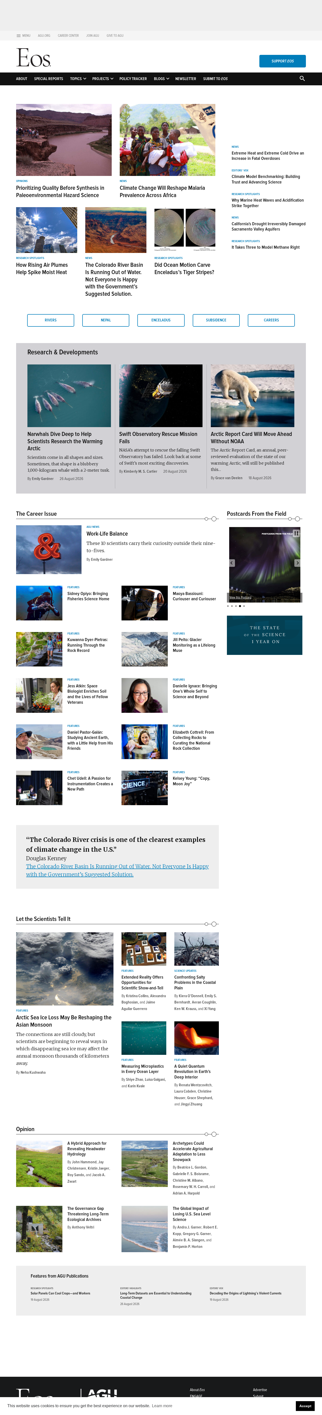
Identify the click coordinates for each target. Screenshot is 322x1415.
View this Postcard (241, 597)
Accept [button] (305, 1406)
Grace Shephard (199, 1097)
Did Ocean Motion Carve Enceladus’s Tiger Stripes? (184, 268)
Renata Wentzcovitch (195, 1085)
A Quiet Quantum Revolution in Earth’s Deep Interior (192, 1071)
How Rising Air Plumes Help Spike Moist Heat (42, 268)
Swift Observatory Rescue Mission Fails (158, 437)
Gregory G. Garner (197, 1233)
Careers (271, 320)
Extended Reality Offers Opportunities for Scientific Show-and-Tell (142, 982)
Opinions (22, 181)
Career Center (68, 35)
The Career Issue (36, 513)
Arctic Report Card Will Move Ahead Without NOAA (251, 437)
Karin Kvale (136, 1086)
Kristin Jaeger (98, 1168)
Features (73, 587)
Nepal (106, 320)
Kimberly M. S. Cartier (140, 471)
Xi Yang (210, 1008)
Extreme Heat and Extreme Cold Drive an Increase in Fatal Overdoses (268, 155)
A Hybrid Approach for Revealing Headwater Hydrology (87, 1148)
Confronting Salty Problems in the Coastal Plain (195, 982)
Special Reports (48, 78)
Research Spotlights (30, 258)
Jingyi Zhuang (191, 1104)
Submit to (215, 78)
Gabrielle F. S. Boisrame (191, 1173)
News (123, 181)
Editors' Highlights (130, 1288)
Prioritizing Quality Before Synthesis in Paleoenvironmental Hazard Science (60, 191)
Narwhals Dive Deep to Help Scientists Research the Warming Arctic (65, 441)
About (21, 78)
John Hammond (84, 1162)
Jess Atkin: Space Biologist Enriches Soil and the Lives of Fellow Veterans (87, 694)
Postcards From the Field (256, 513)
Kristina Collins (137, 995)
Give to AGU (115, 35)
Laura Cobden (185, 1091)
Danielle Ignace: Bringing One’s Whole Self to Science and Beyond (195, 691)
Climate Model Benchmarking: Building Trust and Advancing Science (266, 179)
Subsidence (216, 320)
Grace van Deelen (229, 477)
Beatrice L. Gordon (191, 1167)
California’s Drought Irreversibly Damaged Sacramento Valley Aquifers (269, 226)
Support (283, 61)
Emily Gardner (43, 478)
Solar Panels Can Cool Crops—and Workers (60, 1293)
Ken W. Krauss (185, 1008)
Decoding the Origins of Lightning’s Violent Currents (245, 1293)
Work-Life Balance (107, 533)
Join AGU (92, 35)
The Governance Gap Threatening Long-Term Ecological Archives (88, 1214)
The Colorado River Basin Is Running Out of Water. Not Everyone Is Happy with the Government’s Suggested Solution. (114, 279)
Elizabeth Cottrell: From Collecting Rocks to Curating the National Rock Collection (193, 740)
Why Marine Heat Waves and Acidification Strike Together (268, 202)
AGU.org (44, 35)
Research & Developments (62, 352)
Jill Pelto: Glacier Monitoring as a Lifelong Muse (194, 645)
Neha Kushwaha (33, 1072)
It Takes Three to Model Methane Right (266, 247)
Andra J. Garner (189, 1227)
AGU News (93, 527)
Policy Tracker (133, 78)
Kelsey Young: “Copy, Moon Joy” (191, 781)
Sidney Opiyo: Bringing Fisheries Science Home (88, 596)
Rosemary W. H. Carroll (190, 1186)
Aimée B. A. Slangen (188, 1240)
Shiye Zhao (134, 1079)
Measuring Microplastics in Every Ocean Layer (143, 1068)
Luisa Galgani (155, 1079)
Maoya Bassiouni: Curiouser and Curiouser (194, 596)
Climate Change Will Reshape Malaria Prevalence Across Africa (162, 191)
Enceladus (161, 320)
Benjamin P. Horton (188, 1246)
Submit (258, 1396)
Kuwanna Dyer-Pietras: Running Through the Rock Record (87, 645)
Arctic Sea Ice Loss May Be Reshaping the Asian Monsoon (63, 1021)
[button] (231, 563)
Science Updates (185, 971)
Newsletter (185, 78)
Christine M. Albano (188, 1180)
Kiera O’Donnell (191, 995)
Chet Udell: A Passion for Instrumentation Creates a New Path (90, 783)
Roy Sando (75, 1174)
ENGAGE (196, 1396)
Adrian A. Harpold (186, 1193)
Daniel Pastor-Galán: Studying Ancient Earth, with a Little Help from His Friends (90, 740)
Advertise (260, 1389)
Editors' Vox (240, 170)
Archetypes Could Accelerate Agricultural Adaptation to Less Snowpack (193, 1151)
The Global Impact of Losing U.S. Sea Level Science (192, 1214)
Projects (100, 78)
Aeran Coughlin (204, 1002)
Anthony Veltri (83, 1227)
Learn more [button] (162, 1406)
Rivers (51, 320)
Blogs (159, 78)
